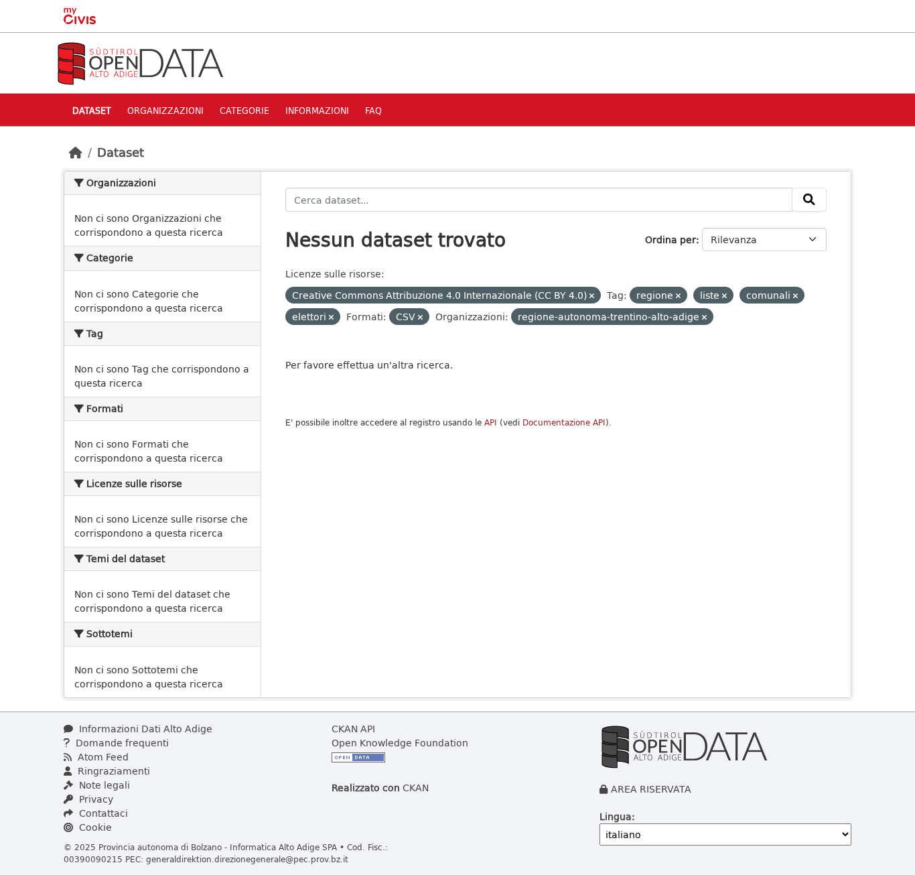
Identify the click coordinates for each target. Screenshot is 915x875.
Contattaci (102, 813)
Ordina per (670, 239)
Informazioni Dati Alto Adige (144, 729)
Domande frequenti (121, 743)
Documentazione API (564, 422)
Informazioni (317, 110)
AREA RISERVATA (651, 789)
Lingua (616, 816)
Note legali (103, 785)
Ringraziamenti (112, 771)
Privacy (94, 799)
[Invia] (809, 200)
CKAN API (353, 729)
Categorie (244, 110)
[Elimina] (591, 295)
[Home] (75, 152)
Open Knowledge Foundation (400, 743)
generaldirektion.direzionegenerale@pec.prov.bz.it (247, 859)
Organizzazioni (165, 110)
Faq (373, 110)
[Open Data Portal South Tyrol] (140, 62)
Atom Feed (102, 757)
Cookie (94, 827)
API (490, 422)
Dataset (91, 110)
